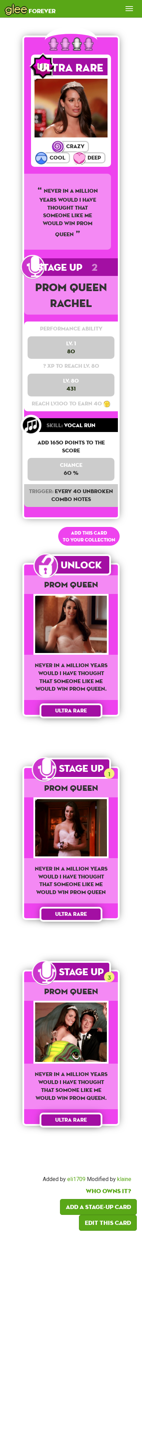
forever (30, 8)
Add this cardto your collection (89, 536)
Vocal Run (71, 425)
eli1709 (76, 1179)
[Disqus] (71, 1333)
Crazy (74, 146)
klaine (124, 1179)
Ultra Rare (71, 67)
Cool (56, 157)
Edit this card (108, 1223)
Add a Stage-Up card (98, 1207)
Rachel (71, 303)
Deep (93, 157)
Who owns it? (108, 1191)
